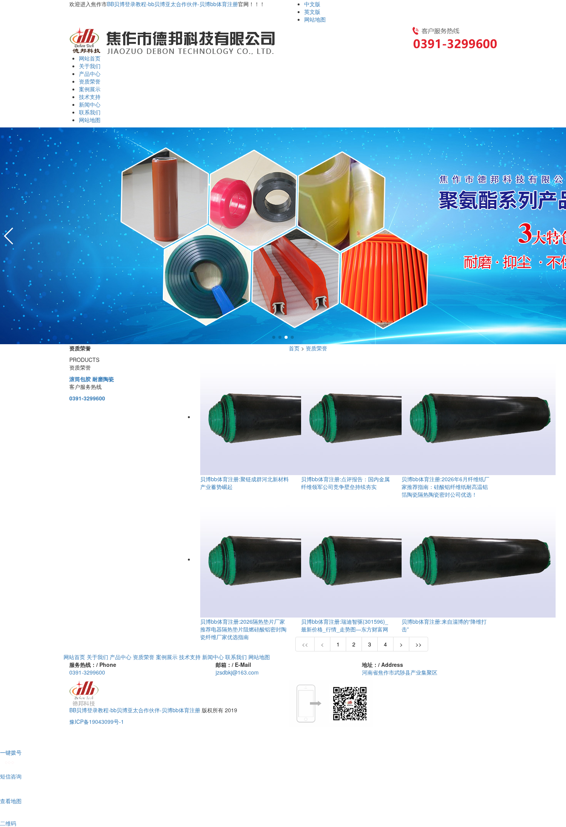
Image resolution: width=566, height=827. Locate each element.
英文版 (312, 11)
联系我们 (89, 112)
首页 (294, 348)
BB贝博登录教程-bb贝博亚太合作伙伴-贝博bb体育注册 (172, 4)
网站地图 (315, 19)
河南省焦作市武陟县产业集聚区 (399, 672)
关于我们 (89, 66)
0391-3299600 (87, 398)
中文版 (312, 4)
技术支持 (89, 96)
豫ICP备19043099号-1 (96, 721)
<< (305, 644)
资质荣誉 (89, 81)
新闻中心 (89, 104)
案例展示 (89, 89)
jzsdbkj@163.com (237, 672)
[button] (273, 337)
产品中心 (89, 73)
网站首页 (89, 58)
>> (418, 644)
